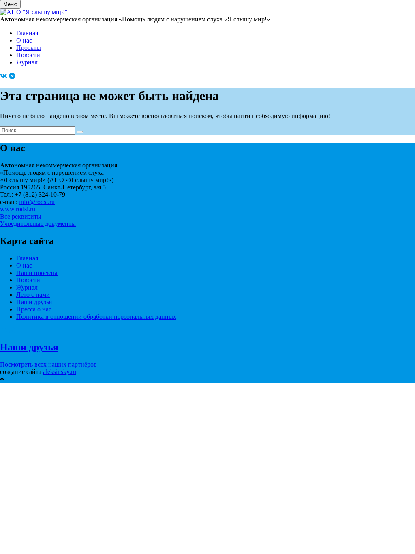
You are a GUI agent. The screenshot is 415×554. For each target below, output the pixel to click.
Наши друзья (34, 301)
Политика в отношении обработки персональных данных (96, 316)
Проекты (28, 47)
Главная (27, 33)
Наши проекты (37, 272)
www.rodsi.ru (17, 209)
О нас (24, 40)
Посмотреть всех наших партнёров (48, 364)
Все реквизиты (20, 216)
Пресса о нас (33, 309)
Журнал (27, 62)
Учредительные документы (38, 223)
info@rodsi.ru (37, 201)
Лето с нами (33, 294)
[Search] (80, 132)
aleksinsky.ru (59, 371)
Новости (28, 55)
